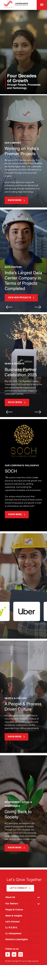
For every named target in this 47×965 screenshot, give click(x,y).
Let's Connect (12, 922)
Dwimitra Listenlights (16, 939)
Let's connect (18, 888)
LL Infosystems (13, 933)
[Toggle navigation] (41, 4)
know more (15, 200)
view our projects (19, 298)
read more (15, 402)
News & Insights (13, 916)
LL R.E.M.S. (11, 928)
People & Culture (14, 910)
